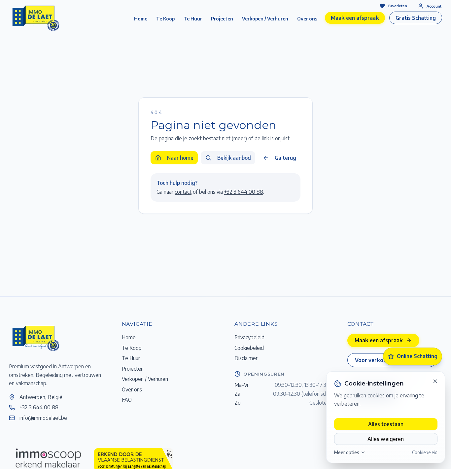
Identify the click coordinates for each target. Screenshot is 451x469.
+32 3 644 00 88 (243, 191)
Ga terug (285, 157)
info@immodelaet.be (43, 418)
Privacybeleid (249, 337)
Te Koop (165, 18)
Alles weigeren (385, 439)
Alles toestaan (385, 424)
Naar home (180, 157)
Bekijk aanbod (234, 157)
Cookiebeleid (424, 452)
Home (140, 18)
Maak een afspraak (355, 18)
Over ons (307, 18)
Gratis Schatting (416, 18)
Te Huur (193, 18)
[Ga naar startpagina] (35, 338)
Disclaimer (246, 358)
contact (183, 191)
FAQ (127, 399)
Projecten (222, 18)
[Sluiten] (435, 381)
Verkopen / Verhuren (265, 18)
